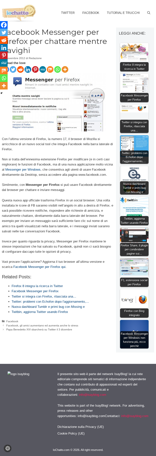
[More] (65, 69)
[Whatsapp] (57, 69)
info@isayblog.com (92, 395)
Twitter (68, 12)
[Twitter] (13, 69)
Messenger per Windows (23, 169)
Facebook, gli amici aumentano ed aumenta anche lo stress (42, 325)
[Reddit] (20, 69)
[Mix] (50, 69)
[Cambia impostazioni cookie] (7, 448)
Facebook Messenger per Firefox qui (39, 267)
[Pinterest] (35, 69)
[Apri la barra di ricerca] (148, 13)
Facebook (90, 12)
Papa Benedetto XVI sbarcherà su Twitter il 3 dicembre (39, 329)
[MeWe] (42, 69)
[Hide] (1, 93)
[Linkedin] (28, 69)
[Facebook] (4, 25)
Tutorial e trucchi (123, 12)
